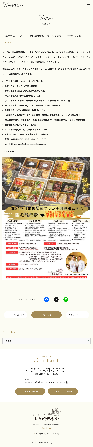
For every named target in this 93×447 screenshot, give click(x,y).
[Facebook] (46, 299)
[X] (56, 299)
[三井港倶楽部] (46, 413)
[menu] (89, 4)
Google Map (46, 428)
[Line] (65, 299)
